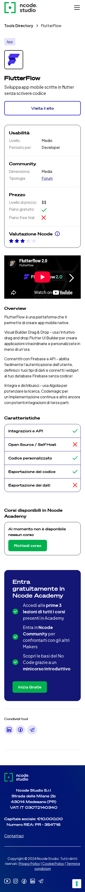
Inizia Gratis (29, 687)
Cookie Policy (53, 863)
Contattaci (14, 835)
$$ (44, 202)
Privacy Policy (29, 863)
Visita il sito (42, 108)
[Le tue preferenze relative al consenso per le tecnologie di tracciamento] (76, 883)
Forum (47, 178)
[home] (20, 8)
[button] (76, 7)
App (10, 41)
